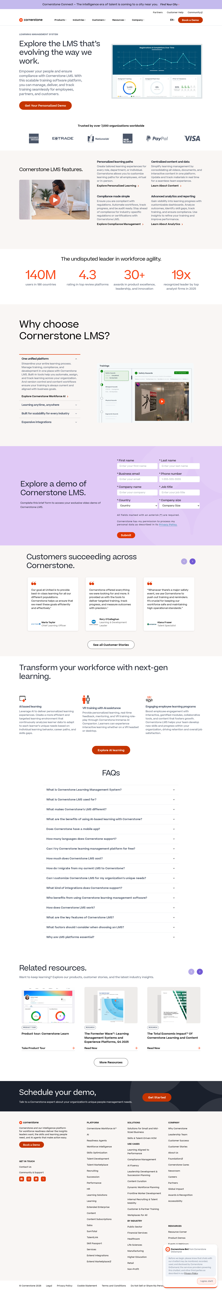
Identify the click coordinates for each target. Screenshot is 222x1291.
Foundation (174, 1158)
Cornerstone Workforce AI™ (102, 1128)
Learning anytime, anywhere (40, 405)
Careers (172, 1177)
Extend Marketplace (98, 1261)
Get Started (157, 1098)
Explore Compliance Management (119, 224)
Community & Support (31, 1172)
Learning (92, 1201)
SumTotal (92, 1231)
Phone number (170, 474)
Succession (93, 1177)
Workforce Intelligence (99, 1146)
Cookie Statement (87, 1285)
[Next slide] (200, 972)
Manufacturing (135, 1251)
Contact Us (25, 1167)
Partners (158, 12)
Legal (49, 1285)
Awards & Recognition (180, 1195)
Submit (126, 535)
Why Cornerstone (177, 1128)
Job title (166, 487)
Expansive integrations (36, 422)
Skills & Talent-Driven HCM (141, 1138)
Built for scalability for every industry (45, 413)
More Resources (111, 1062)
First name (125, 461)
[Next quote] (193, 561)
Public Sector (134, 1226)
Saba (89, 1225)
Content (91, 1213)
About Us (173, 1152)
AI (88, 1134)
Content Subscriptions (99, 1219)
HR (88, 1189)
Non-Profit (133, 1269)
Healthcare (133, 1239)
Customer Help (175, 12)
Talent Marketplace (97, 1164)
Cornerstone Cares (178, 1164)
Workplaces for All (137, 1215)
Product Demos (176, 1238)
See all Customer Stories (111, 645)
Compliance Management (141, 1159)
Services (91, 1249)
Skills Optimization (97, 1152)
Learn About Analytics (165, 224)
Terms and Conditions (114, 1285)
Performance (94, 1183)
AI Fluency (133, 1165)
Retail (130, 1263)
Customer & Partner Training (143, 1209)
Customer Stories (177, 1146)
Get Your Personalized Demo (45, 106)
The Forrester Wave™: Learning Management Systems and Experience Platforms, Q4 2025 (109, 988)
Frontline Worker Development (144, 1193)
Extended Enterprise (98, 1207)
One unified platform (35, 359)
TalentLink (92, 1237)
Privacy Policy (64, 1285)
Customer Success (178, 1140)
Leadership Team (177, 1134)
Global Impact (176, 1189)
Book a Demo (190, 20)
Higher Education (137, 1257)
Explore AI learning (111, 750)
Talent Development (98, 1158)
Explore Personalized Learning (116, 186)
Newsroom (174, 1170)
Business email (128, 474)
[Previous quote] (184, 561)
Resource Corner (177, 1232)
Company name (129, 487)
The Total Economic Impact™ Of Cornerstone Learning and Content (173, 988)
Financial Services (137, 1232)
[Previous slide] (191, 972)
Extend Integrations (98, 1255)
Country (123, 500)
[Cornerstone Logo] (30, 20)
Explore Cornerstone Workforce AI (44, 396)
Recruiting (92, 1170)
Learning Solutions (97, 1195)
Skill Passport (94, 1243)
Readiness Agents (97, 1140)
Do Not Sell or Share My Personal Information (155, 1285)
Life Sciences (134, 1245)
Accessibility (175, 1201)
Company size (170, 500)
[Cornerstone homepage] (48, 1122)
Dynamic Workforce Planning (143, 1187)
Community (194, 12)
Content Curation (136, 1181)
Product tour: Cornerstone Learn (39, 986)
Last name (167, 461)
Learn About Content (165, 186)
